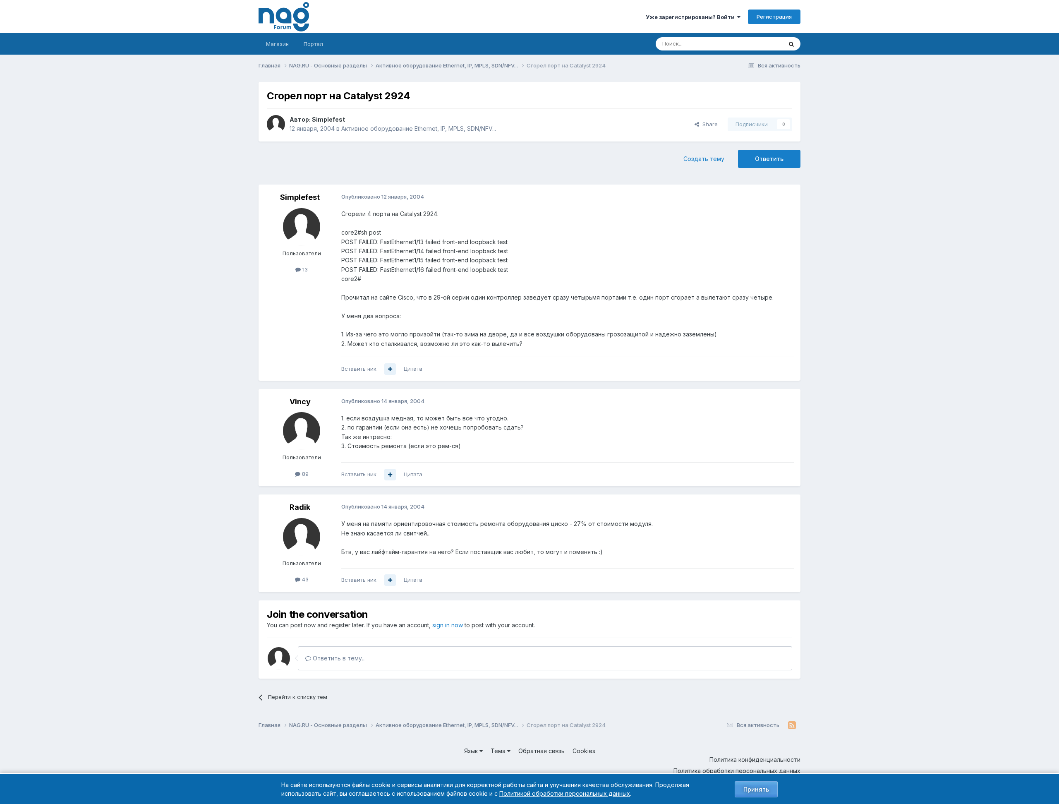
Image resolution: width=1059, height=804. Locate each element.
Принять (756, 789)
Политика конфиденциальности (754, 759)
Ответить (769, 158)
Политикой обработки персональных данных (564, 793)
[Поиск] (791, 43)
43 (304, 579)
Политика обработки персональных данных (736, 770)
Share (708, 124)
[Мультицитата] (390, 369)
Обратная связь (541, 750)
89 (304, 473)
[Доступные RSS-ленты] (791, 725)
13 (304, 269)
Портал (313, 44)
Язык (471, 750)
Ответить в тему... (338, 658)
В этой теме (756, 44)
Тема (499, 750)
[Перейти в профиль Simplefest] (276, 124)
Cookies (584, 750)
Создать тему (703, 158)
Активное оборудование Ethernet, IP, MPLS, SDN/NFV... (418, 128)
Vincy (300, 401)
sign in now (447, 625)
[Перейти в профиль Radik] (301, 536)
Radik (300, 507)
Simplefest (328, 119)
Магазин (277, 44)
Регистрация (774, 16)
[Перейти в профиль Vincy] (301, 430)
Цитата (413, 368)
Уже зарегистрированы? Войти (691, 17)
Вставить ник (358, 368)
